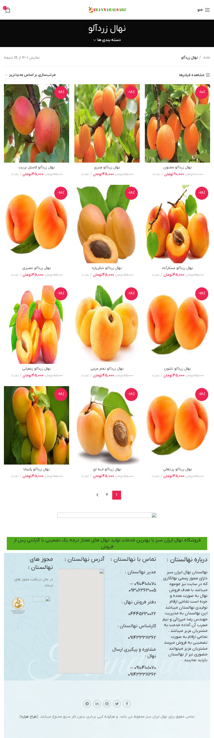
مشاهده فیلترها (191, 75)
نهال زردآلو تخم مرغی (107, 368)
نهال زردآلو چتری (107, 167)
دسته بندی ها (109, 40)
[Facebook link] (127, 704)
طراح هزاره (29, 716)
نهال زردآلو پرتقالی (177, 469)
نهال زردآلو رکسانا (36, 469)
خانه (206, 57)
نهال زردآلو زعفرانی (36, 368)
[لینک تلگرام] (87, 704)
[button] (81, 621)
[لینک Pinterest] (107, 704)
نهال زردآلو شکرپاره (107, 268)
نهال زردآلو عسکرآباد (177, 268)
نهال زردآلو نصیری (36, 268)
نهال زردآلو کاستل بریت (37, 167)
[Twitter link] (117, 704)
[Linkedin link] (97, 704)
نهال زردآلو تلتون (177, 368)
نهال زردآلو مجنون (177, 167)
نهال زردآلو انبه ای (107, 469)
